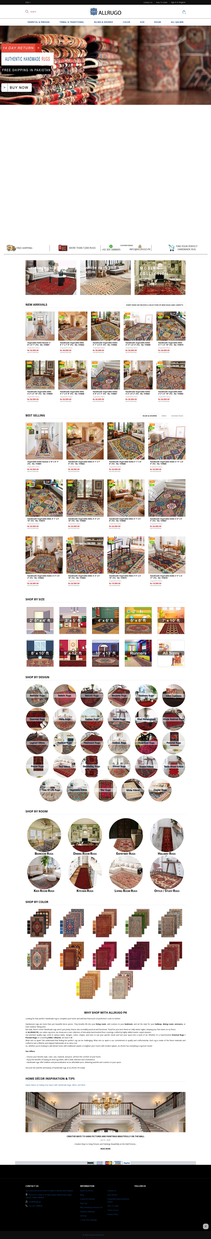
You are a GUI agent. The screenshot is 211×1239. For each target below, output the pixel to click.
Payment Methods (87, 1211)
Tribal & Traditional (71, 22)
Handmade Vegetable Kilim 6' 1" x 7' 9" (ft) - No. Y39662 (72, 344)
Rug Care (83, 1203)
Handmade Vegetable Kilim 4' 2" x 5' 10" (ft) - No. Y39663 (170, 393)
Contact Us (148, 2)
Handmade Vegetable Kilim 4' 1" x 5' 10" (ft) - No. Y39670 (170, 344)
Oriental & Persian (38, 22)
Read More (105, 1148)
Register (182, 2)
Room (157, 22)
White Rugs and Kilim (100, 269)
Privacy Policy (112, 1214)
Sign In (173, 2)
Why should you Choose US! (91, 1207)
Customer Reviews (87, 1199)
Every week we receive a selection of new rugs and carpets (154, 305)
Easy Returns (112, 1195)
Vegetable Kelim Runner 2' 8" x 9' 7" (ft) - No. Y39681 (39, 344)
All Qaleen (177, 22)
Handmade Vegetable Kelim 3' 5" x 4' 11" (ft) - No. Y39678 (166, 577)
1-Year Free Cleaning (88, 1220)
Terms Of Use (112, 1210)
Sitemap (83, 1216)
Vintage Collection (49, 267)
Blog (82, 1195)
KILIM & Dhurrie (150, 416)
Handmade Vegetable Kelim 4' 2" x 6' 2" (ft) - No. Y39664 (138, 393)
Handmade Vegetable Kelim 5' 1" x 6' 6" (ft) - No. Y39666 (105, 344)
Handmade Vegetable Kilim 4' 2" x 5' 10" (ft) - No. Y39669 (39, 393)
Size (142, 22)
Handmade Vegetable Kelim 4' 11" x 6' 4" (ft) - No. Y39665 (138, 344)
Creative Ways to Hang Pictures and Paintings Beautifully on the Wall (105, 1136)
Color (126, 22)
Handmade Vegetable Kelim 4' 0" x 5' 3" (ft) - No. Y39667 (105, 393)
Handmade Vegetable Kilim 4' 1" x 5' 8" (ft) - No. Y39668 (72, 393)
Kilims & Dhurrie (103, 22)
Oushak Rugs (177, 416)
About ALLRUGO (86, 1190)
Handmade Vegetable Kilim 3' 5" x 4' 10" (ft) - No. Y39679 (125, 577)
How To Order (161, 2)
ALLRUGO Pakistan (96, 1235)
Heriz (164, 416)
